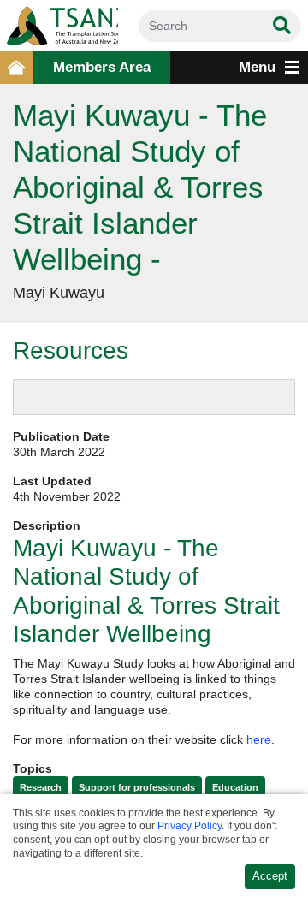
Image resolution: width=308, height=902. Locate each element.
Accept (269, 876)
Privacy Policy (189, 826)
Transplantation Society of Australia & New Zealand (59, 25)
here (258, 739)
